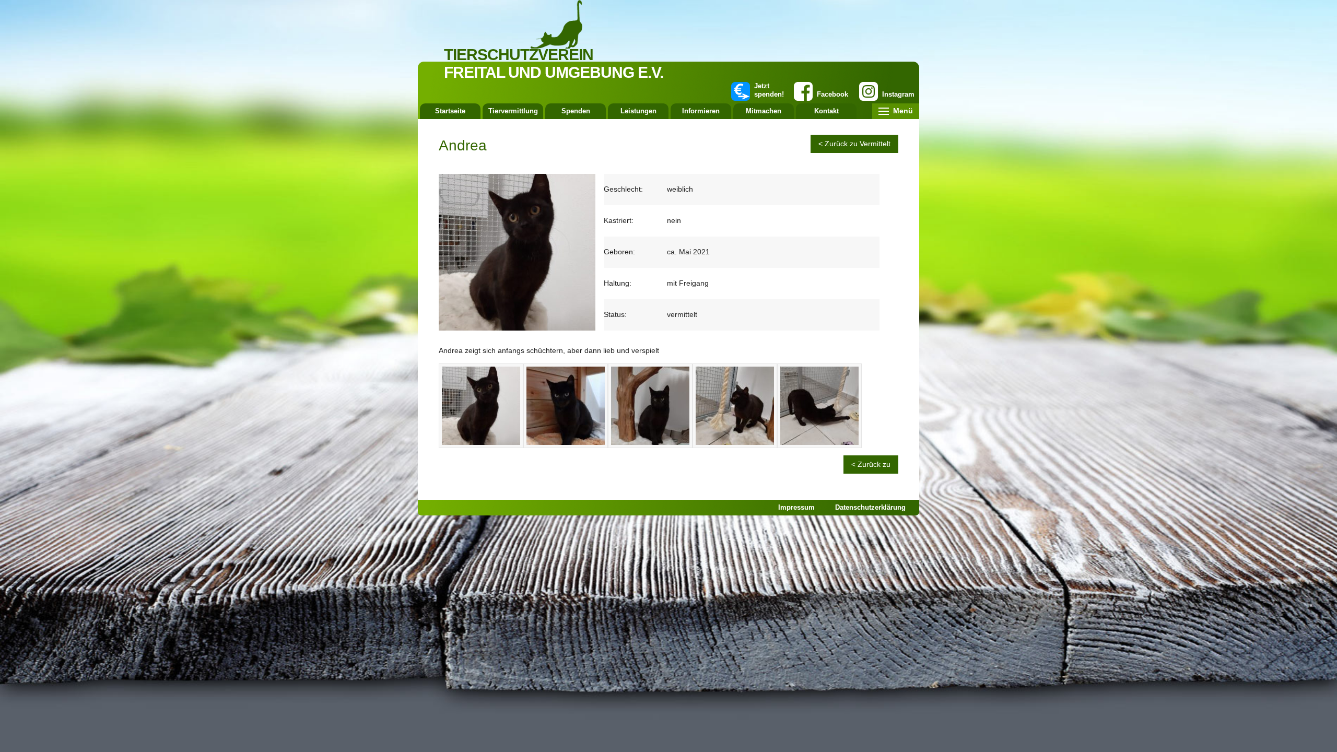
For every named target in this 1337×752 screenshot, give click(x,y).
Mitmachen (763, 111)
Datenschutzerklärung (870, 507)
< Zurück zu (870, 464)
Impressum (796, 507)
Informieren (701, 111)
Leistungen (638, 111)
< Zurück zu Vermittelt (854, 143)
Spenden (575, 111)
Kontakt (826, 111)
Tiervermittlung (513, 111)
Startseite (450, 111)
